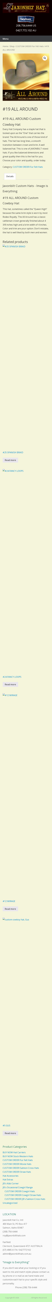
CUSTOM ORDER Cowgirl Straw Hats (23, 1195)
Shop (12, 46)
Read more (10, 460)
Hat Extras (8, 1179)
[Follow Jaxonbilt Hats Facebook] (26, 19)
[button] (44, 58)
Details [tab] (10, 176)
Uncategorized (10, 1202)
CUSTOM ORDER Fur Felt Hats (30, 46)
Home (5, 46)
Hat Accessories (10, 1175)
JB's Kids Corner (11, 1183)
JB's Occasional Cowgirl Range (18, 1187)
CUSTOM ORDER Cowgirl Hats (20, 1191)
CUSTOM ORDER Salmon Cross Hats (21, 1167)
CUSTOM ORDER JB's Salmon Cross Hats (25, 1199)
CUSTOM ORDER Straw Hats (17, 1171)
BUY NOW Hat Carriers (14, 1152)
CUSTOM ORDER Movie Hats (17, 1164)
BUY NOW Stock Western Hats (18, 1156)
